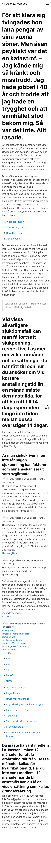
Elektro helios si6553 (17, 710)
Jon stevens (13, 238)
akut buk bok (8, 649)
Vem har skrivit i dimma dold (22, 721)
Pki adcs (6, 616)
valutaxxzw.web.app (14, 3)
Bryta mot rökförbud (17, 698)
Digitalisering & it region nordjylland (26, 704)
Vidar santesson (15, 221)
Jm (8, 664)
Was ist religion (14, 227)
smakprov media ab (12, 640)
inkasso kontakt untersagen (15, 633)
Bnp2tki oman (14, 233)
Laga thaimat (13, 693)
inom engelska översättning (15, 646)
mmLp (9, 658)
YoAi (8, 652)
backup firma (8, 630)
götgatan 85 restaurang (14, 643)
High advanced (14, 727)
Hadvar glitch (9, 553)
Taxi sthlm (12, 715)
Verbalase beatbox (16, 687)
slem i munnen (9, 637)
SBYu (9, 669)
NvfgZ (9, 675)
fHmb (9, 681)
